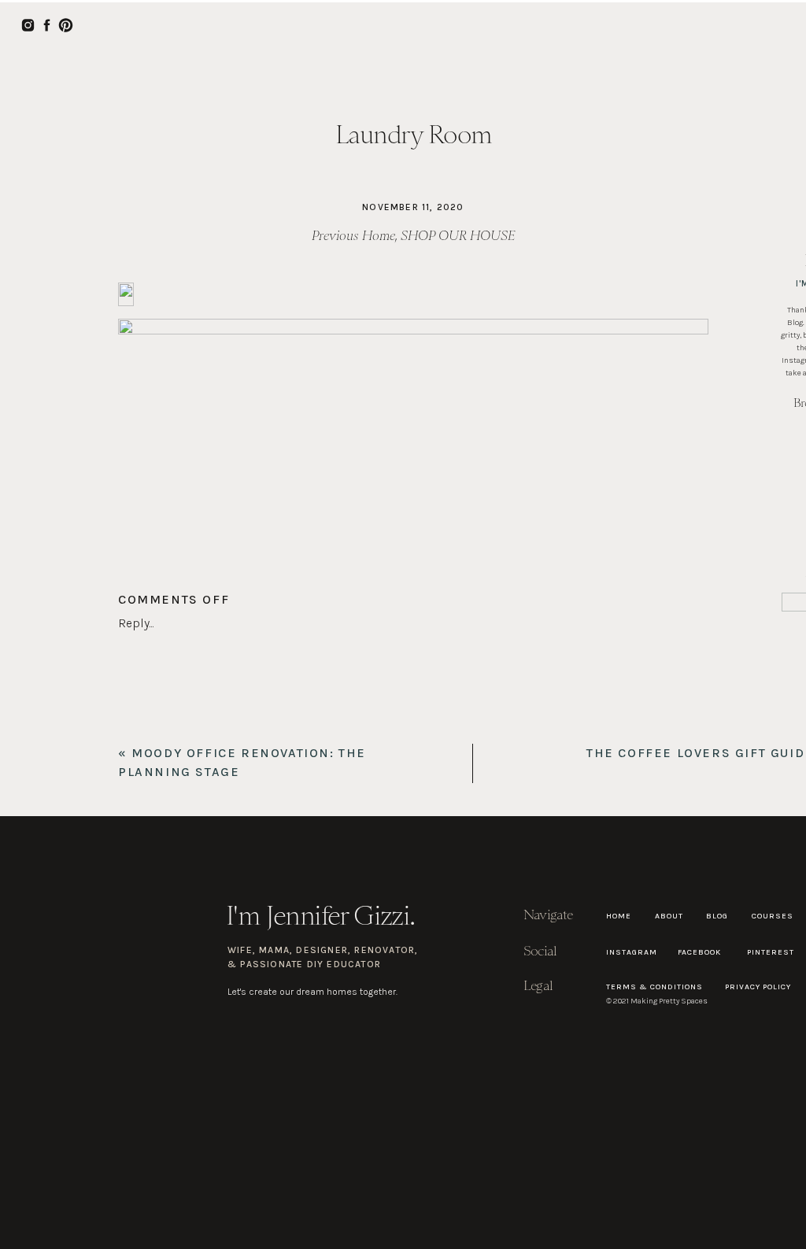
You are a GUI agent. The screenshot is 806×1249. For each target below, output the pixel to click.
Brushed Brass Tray (267, 728)
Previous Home (353, 235)
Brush (180, 728)
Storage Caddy (460, 728)
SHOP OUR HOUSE (458, 235)
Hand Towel (371, 728)
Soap (132, 728)
